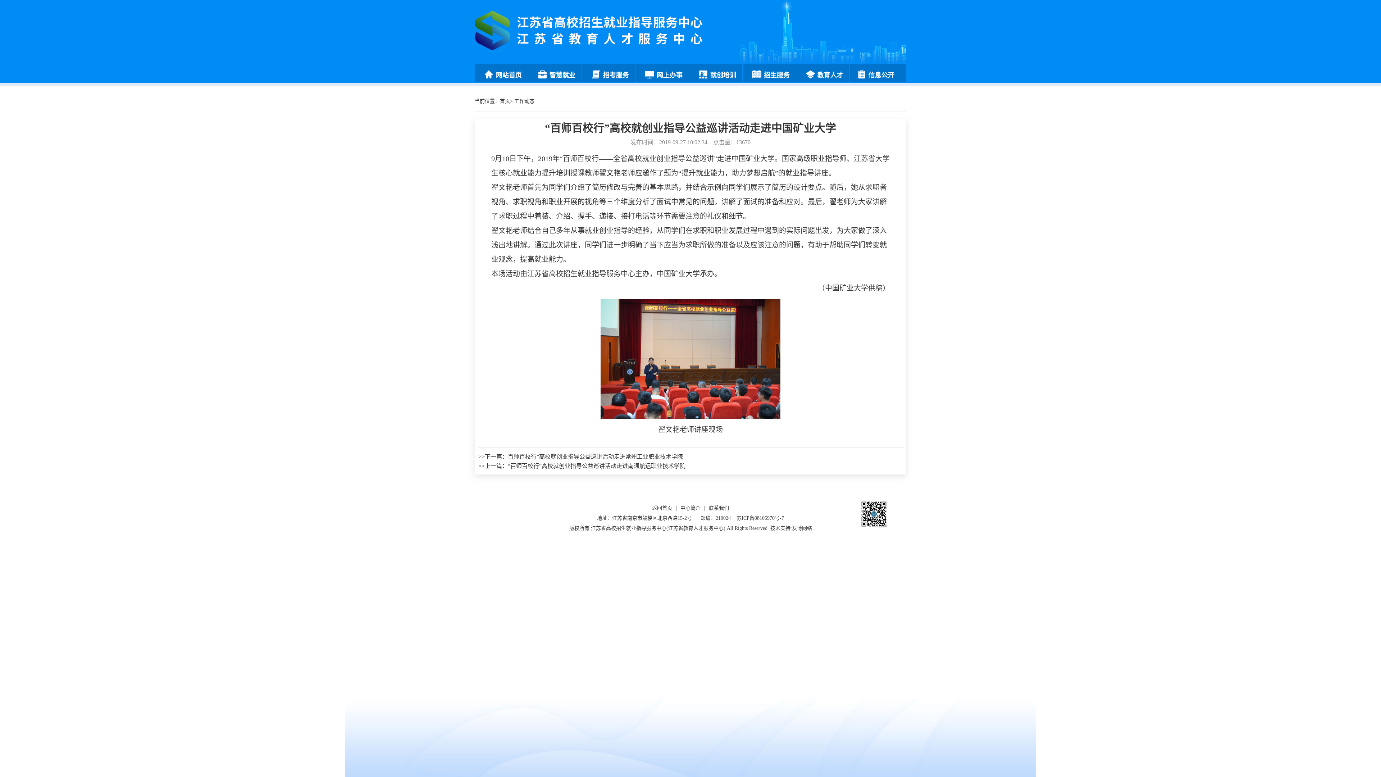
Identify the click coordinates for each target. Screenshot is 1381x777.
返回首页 (662, 508)
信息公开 (881, 75)
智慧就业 (562, 75)
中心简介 (690, 508)
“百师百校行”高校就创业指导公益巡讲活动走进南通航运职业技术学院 (596, 466)
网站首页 (509, 75)
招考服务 (616, 75)
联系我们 (719, 508)
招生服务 (777, 75)
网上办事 (670, 75)
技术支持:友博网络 (791, 528)
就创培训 (723, 75)
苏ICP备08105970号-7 (760, 518)
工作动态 (524, 101)
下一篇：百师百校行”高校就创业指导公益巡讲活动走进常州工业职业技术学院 (584, 457)
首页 (505, 101)
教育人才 (830, 75)
